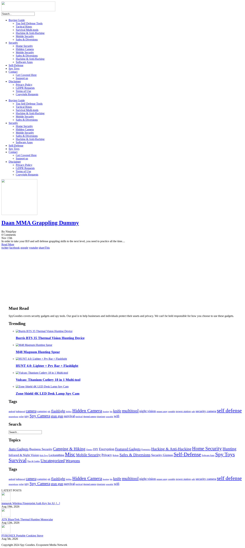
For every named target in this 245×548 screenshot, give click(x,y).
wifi (116, 416)
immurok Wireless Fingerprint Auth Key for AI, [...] (30, 503)
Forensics (145, 449)
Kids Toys (44, 455)
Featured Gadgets (128, 449)
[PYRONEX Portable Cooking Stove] (5, 532)
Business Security (40, 449)
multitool (130, 410)
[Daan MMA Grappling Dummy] (19, 214)
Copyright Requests (27, 94)
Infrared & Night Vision (24, 455)
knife (117, 411)
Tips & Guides (33, 461)
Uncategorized (53, 460)
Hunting (229, 449)
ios (111, 411)
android (12, 411)
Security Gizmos (162, 455)
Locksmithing (56, 455)
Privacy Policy (24, 84)
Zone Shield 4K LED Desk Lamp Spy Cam (47, 393)
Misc (70, 454)
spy (26, 416)
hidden (69, 412)
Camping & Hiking (69, 449)
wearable (109, 416)
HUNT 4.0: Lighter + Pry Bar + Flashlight (47, 366)
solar (21, 416)
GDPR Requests (25, 87)
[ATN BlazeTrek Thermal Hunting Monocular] (5, 516)
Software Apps (24, 62)
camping (42, 411)
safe (193, 411)
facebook (14, 247)
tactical (79, 416)
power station (183, 411)
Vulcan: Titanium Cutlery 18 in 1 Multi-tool (48, 380)
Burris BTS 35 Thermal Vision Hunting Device (50, 338)
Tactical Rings (24, 26)
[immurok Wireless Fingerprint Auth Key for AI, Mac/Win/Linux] (5, 500)
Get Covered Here (26, 74)
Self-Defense (16, 65)
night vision (147, 411)
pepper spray (162, 411)
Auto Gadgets (19, 449)
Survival (18, 460)
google (24, 247)
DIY (95, 449)
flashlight (58, 411)
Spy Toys (14, 68)
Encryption (106, 449)
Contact (13, 71)
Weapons (72, 461)
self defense (229, 410)
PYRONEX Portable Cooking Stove (22, 535)
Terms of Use (23, 91)
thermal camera (89, 416)
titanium (101, 416)
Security (13, 42)
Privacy (107, 455)
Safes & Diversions (27, 39)
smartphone (13, 417)
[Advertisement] (116, 277)
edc (49, 411)
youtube (33, 247)
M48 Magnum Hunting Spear (38, 352)
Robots (116, 455)
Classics (89, 450)
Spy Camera (40, 415)
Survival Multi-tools (27, 29)
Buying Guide (17, 20)
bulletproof (20, 411)
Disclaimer (15, 81)
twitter (5, 247)
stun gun (57, 416)
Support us (22, 78)
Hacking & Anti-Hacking (30, 33)
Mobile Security (25, 36)
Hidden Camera (25, 49)
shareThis (44, 247)
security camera (206, 411)
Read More (7, 244)
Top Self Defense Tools (29, 23)
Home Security (24, 45)
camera (31, 411)
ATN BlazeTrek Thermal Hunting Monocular (27, 519)
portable (171, 411)
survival (69, 416)
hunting (106, 412)
